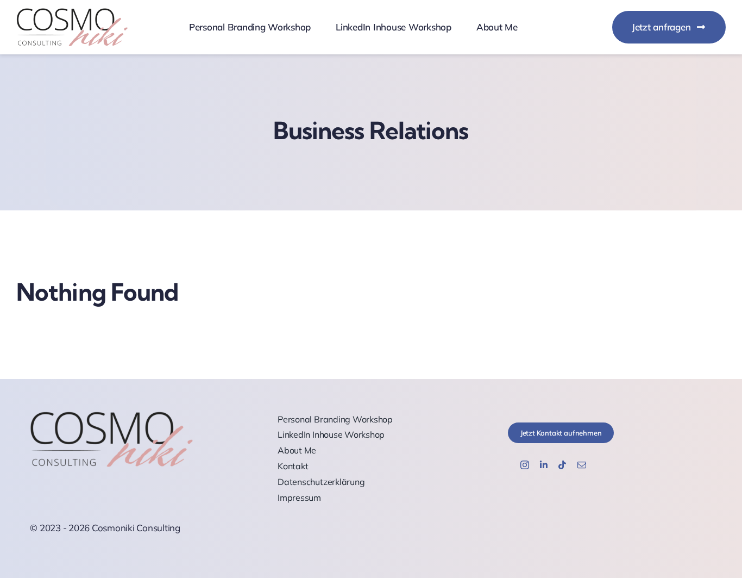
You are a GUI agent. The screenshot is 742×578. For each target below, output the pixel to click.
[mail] (581, 465)
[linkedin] (544, 465)
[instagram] (524, 465)
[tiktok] (562, 465)
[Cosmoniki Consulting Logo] (72, 12)
